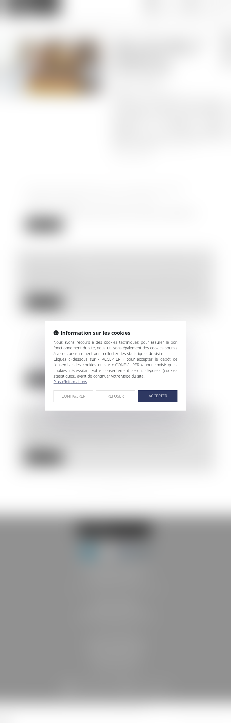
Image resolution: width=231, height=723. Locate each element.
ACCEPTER (158, 395)
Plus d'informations (70, 381)
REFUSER (116, 396)
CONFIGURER (73, 396)
